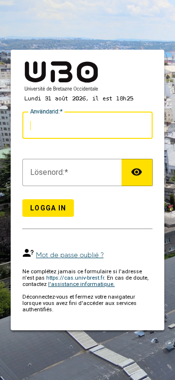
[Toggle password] (137, 172)
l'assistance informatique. (81, 284)
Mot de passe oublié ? (70, 255)
